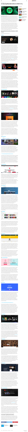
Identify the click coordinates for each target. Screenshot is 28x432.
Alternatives (5, 2)
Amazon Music (4, 89)
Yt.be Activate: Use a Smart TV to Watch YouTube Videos (24, 20)
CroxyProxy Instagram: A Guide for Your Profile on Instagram (24, 11)
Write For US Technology (5, 430)
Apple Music (4, 164)
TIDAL (3, 35)
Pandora (3, 282)
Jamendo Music (5, 257)
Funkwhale (4, 185)
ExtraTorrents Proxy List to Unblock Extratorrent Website (24, 17)
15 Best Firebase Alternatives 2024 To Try (6, 425)
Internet (3, 2)
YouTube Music (4, 387)
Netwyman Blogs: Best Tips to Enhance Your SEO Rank (24, 9)
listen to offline (16, 334)
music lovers (12, 58)
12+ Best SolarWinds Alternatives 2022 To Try (15, 425)
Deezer (3, 111)
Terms (1, 430)
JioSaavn (3, 211)
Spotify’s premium (12, 108)
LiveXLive (3, 314)
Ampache (3, 233)
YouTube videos (13, 402)
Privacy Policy (9, 430)
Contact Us (12, 430)
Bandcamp (4, 136)
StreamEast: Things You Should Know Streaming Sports (24, 14)
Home (1, 2)
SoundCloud (4, 62)
